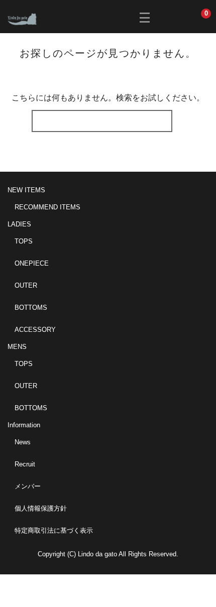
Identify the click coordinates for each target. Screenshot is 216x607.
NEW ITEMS (26, 190)
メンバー (28, 486)
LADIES (19, 224)
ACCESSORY (35, 329)
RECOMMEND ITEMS (47, 207)
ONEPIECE (32, 263)
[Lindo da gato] (29, 18)
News (23, 442)
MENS (17, 346)
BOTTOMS (31, 307)
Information (24, 425)
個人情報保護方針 (41, 508)
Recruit (25, 464)
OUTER (26, 285)
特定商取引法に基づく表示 (54, 530)
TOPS (24, 241)
